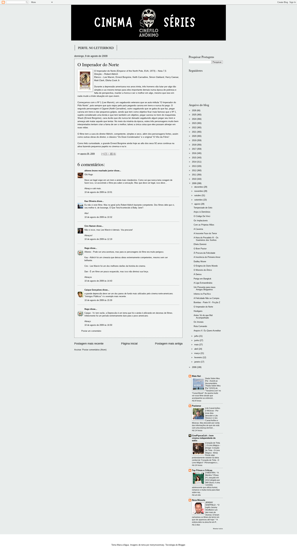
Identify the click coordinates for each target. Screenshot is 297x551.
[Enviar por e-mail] (102, 154)
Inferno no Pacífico (202, 294)
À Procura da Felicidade (204, 253)
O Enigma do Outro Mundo (206, 266)
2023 (194, 123)
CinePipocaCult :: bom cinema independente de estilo (203, 438)
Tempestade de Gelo (203, 208)
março (197, 353)
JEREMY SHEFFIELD (210, 503)
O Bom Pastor (200, 248)
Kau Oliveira (90, 201)
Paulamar (196, 406)
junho (197, 340)
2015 (194, 157)
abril (196, 349)
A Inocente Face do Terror (205, 233)
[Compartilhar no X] (108, 154)
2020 (194, 136)
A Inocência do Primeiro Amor (207, 257)
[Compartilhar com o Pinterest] (114, 154)
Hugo (87, 248)
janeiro (197, 362)
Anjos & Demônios (202, 212)
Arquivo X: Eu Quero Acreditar (207, 330)
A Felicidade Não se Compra (206, 298)
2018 (194, 145)
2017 (194, 149)
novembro (199, 191)
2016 (194, 153)
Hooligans (198, 311)
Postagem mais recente (88, 343)
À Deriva (197, 274)
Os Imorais (199, 322)
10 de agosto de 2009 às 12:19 (98, 239)
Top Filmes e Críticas (202, 470)
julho (196, 336)
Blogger (181, 545)
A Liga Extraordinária (203, 283)
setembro (198, 200)
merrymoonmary (157, 545)
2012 (194, 170)
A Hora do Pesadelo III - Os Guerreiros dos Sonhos (206, 238)
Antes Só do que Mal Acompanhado (203, 316)
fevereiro (198, 357)
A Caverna (198, 229)
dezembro (199, 187)
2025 (194, 114)
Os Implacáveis (201, 220)
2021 (194, 132)
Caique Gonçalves (93, 290)
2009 (194, 183)
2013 (194, 166)
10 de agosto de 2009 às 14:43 (98, 281)
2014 (194, 162)
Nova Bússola (198, 500)
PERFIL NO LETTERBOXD (96, 48)
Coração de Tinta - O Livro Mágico (212, 444)
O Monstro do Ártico (203, 270)
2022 (194, 127)
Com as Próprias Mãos (204, 225)
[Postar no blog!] (105, 154)
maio (196, 344)
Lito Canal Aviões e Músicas (212, 409)
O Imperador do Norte (203, 307)
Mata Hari (196, 376)
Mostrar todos (218, 528)
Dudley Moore (200, 261)
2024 (194, 119)
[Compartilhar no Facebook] (111, 154)
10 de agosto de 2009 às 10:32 (98, 217)
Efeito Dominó (200, 244)
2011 (194, 174)
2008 (194, 367)
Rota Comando (200, 326)
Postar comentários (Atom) (94, 350)
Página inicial (129, 343)
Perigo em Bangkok (202, 279)
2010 (194, 179)
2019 (194, 140)
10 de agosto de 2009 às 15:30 (98, 300)
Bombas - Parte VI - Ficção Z (207, 302)
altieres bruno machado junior (99, 170)
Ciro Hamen (90, 226)
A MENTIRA (210, 473)
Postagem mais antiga (169, 343)
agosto (197, 204)
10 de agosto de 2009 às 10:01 (98, 192)
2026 (194, 110)
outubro (198, 195)
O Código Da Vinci (202, 216)
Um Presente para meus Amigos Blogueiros (204, 288)
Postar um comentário (91, 331)
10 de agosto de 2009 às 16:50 (98, 325)
